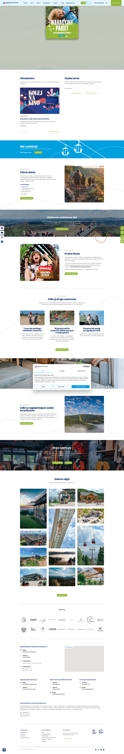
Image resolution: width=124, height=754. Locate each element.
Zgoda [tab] (42, 370)
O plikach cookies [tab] (81, 370)
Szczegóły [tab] (62, 370)
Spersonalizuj (61, 386)
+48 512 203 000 (56, 684)
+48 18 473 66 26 (26, 657)
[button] (21, 131)
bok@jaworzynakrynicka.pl (29, 651)
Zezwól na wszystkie (80, 386)
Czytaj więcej (23, 126)
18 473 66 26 (100, 3)
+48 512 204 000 (56, 689)
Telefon (25, 655)
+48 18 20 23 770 (86, 684)
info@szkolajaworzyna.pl (58, 694)
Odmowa (43, 386)
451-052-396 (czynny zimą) (29, 689)
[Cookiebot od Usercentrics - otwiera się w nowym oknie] (84, 367)
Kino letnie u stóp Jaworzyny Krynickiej (34, 119)
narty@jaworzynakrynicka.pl (30, 684)
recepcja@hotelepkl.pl (87, 689)
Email (24, 650)
